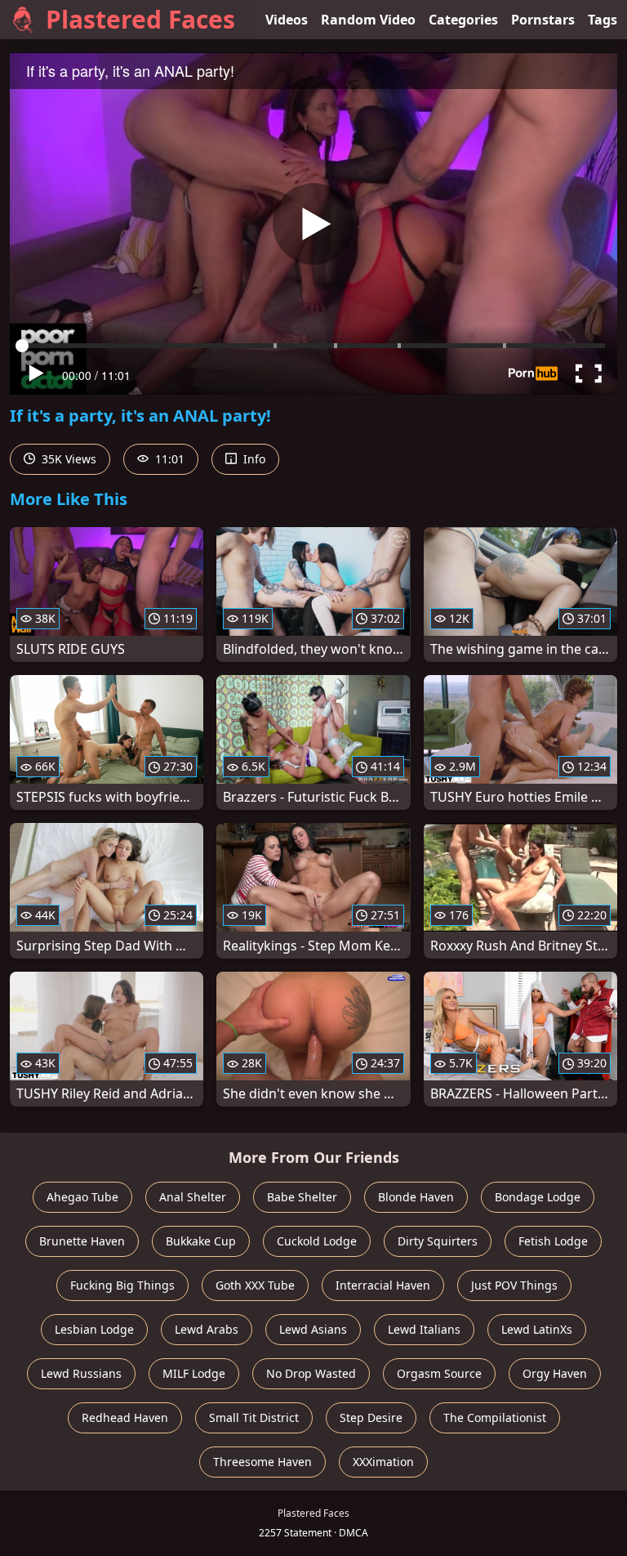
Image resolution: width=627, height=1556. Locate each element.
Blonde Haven (416, 1197)
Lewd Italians (424, 1329)
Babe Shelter (302, 1197)
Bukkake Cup (201, 1241)
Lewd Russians (81, 1373)
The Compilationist (494, 1417)
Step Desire (371, 1417)
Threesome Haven (262, 1461)
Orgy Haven (554, 1373)
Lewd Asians (313, 1329)
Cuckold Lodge (317, 1241)
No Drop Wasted (311, 1373)
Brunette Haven (82, 1241)
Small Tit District (254, 1417)
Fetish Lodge (553, 1241)
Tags (602, 20)
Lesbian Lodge (94, 1329)
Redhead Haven (125, 1417)
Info (252, 459)
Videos (286, 20)
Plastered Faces (140, 19)
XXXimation (383, 1461)
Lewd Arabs (206, 1329)
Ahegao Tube (82, 1197)
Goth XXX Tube (255, 1285)
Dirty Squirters (438, 1241)
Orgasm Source (439, 1373)
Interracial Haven (383, 1285)
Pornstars (543, 20)
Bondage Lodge (537, 1197)
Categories (463, 20)
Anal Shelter (192, 1197)
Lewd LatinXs (536, 1329)
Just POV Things (514, 1285)
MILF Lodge (193, 1373)
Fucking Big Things (122, 1285)
